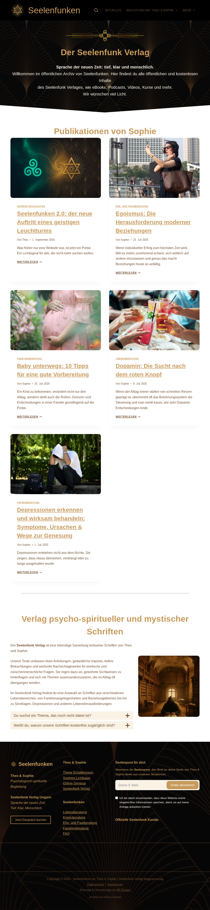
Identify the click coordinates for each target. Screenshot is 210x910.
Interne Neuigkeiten (31, 206)
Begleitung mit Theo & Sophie (150, 10)
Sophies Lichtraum (76, 778)
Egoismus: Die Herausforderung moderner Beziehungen (153, 222)
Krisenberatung (28, 502)
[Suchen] (96, 10)
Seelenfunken (54, 10)
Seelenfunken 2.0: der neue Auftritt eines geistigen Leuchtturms (54, 222)
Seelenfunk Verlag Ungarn (30, 797)
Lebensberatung (127, 358)
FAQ (66, 833)
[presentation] (55, 168)
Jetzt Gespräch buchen (30, 819)
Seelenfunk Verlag (76, 788)
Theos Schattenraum (78, 772)
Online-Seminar (74, 783)
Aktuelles (113, 10)
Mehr (187, 10)
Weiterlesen (29, 262)
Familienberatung (29, 358)
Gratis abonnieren (182, 785)
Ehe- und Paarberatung (132, 206)
